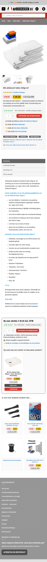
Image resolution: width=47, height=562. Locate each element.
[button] (3, 8)
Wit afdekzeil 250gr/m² (31, 121)
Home (3, 21)
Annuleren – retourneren (9, 504)
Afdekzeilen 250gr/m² (29, 21)
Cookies (4, 524)
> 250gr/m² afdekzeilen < (10, 136)
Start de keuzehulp (20, 131)
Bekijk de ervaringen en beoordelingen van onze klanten (23, 343)
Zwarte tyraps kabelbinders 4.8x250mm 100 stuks (12, 424)
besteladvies (34, 304)
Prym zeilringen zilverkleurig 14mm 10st (35, 424)
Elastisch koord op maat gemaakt (12, 460)
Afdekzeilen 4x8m (31, 139)
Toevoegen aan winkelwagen (29, 116)
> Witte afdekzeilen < (35, 136)
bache (19, 145)
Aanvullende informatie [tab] (9, 165)
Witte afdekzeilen (19, 124)
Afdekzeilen (16, 21)
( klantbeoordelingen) (18, 92)
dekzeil (27, 145)
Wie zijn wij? (5, 488)
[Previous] (5, 51)
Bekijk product (13, 385)
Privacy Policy (6, 516)
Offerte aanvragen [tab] (8, 174)
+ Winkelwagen (13, 389)
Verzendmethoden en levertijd (11, 496)
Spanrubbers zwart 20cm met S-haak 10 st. (35, 461)
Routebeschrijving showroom (10, 492)
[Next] (42, 51)
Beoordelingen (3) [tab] (7, 170)
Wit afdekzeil (39, 139)
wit (35, 145)
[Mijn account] (36, 8)
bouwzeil (23, 145)
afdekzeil (15, 145)
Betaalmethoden (7, 508)
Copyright (4, 520)
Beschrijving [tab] (6, 161)
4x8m (10, 145)
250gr (7, 145)
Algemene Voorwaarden (9, 512)
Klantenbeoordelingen (8, 528)
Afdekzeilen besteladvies (9, 500)
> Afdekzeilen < (23, 136)
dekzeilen (32, 145)
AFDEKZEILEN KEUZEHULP (14, 552)
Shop (9, 21)
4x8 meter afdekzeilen (21, 128)
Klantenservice (6, 532)
